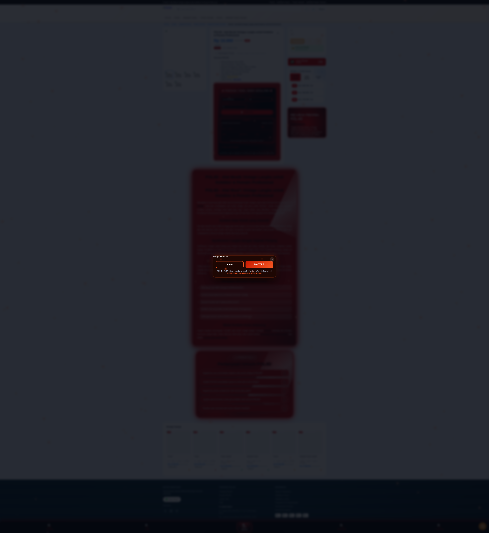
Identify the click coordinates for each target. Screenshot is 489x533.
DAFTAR (259, 264)
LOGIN (230, 264)
